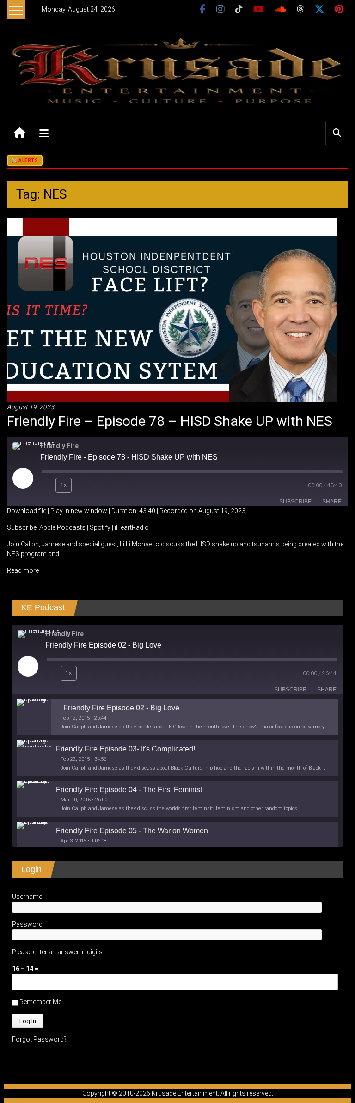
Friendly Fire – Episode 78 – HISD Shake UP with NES (169, 421)
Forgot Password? (39, 1039)
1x (64, 485)
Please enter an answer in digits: (58, 952)
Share (332, 501)
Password (27, 924)
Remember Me (39, 1002)
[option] (177, 717)
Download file (26, 511)
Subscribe (295, 501)
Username (27, 896)
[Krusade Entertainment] (19, 133)
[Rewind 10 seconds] (47, 485)
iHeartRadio (132, 527)
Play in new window (78, 511)
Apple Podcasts (62, 527)
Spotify (100, 527)
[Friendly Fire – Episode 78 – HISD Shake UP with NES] (172, 309)
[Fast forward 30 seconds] (82, 485)
